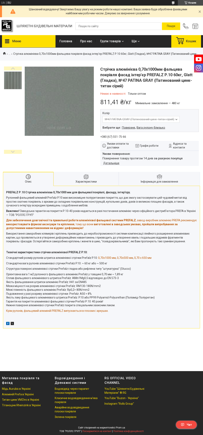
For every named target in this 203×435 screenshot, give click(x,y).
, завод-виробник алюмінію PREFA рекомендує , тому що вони (101, 224)
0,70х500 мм (125, 257)
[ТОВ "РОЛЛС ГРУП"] (7, 26)
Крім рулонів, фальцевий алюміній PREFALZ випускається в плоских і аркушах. (57, 310)
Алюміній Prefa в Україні (18, 394)
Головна (65, 41)
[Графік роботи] (195, 26)
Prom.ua (120, 427)
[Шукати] (171, 26)
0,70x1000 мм (107, 257)
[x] (12, 324)
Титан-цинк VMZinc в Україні (20, 399)
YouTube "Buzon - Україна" (121, 398)
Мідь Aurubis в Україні (16, 388)
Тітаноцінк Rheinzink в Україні (21, 405)
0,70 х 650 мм (142, 257)
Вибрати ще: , (133, 127)
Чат (189, 424)
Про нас (86, 41)
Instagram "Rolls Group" (119, 403)
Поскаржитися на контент (97, 431)
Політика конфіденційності (128, 431)
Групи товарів (110, 41)
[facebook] (8, 324)
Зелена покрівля (65, 417)
